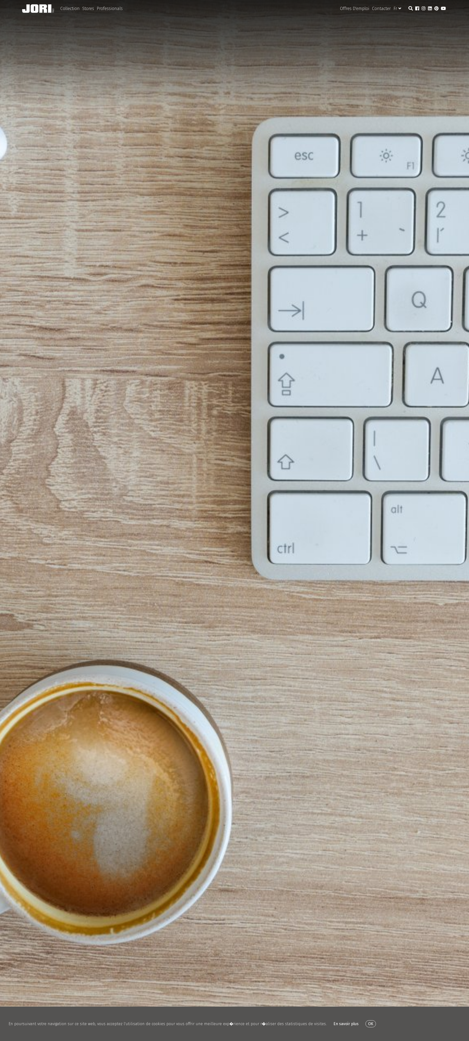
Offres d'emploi (354, 8)
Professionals (110, 8)
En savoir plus (346, 1023)
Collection (70, 8)
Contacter (381, 8)
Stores (88, 8)
